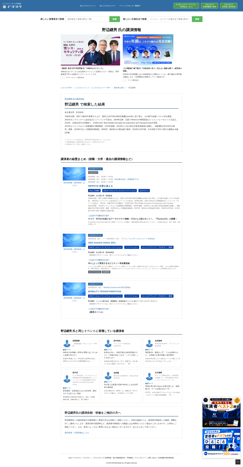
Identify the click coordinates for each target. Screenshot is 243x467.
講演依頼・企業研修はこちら (77, 433)
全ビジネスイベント (88, 6)
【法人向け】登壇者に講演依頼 (228, 6)
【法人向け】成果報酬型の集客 (209, 6)
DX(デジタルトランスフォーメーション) (120, 190)
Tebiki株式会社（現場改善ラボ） (127, 179)
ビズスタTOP (66, 88)
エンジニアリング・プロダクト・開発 (157, 247)
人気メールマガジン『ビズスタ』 (79, 458)
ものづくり (144, 190)
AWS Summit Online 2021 (102, 242)
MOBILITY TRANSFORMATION (104, 291)
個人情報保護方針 (119, 458)
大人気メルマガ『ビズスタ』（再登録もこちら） (186, 6)
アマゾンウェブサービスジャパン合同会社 (138, 239)
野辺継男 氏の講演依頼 (74, 99)
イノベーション (132, 247)
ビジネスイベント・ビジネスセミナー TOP (93, 88)
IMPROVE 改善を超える (100, 186)
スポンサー (93, 172)
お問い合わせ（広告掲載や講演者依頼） (161, 458)
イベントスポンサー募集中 (129, 6)
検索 (115, 19)
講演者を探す (119, 88)
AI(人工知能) (94, 190)
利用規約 (130, 458)
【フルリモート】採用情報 (102, 458)
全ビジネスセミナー (108, 6)
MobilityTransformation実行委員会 (117, 287)
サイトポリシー (140, 458)
